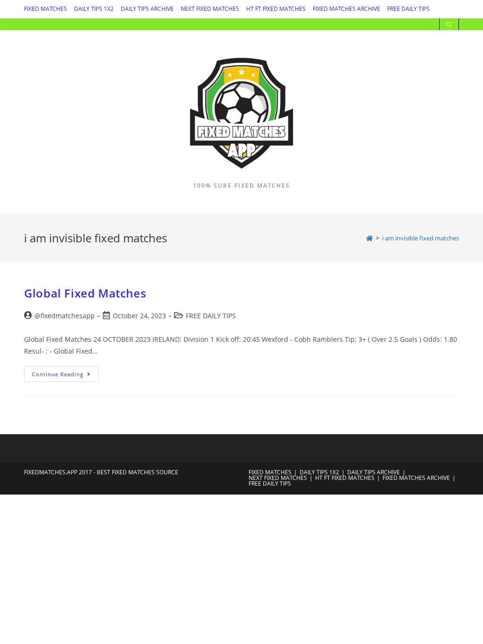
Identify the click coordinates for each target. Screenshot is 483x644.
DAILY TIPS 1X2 (94, 9)
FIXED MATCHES (45, 9)
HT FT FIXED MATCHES (276, 9)
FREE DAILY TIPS (408, 9)
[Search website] (449, 25)
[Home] (369, 238)
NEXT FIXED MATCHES (210, 9)
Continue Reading (65, 376)
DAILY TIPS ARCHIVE (147, 9)
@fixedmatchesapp (64, 315)
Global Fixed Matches (85, 293)
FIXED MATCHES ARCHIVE (346, 9)
